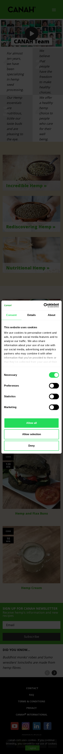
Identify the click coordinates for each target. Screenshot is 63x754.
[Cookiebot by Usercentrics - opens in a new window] (44, 305)
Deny (31, 445)
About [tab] (51, 315)
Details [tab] (31, 315)
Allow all (31, 422)
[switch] (54, 385)
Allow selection (31, 434)
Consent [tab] (11, 315)
